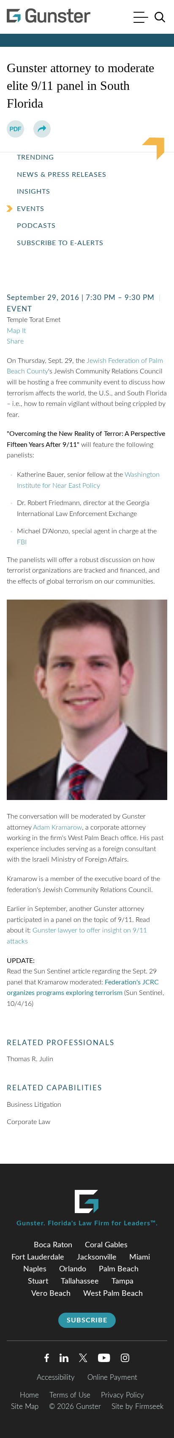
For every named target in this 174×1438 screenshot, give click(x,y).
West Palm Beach (113, 1293)
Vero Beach (51, 1293)
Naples (34, 1269)
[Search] (160, 17)
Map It (16, 330)
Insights (33, 191)
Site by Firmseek (137, 1406)
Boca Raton (53, 1245)
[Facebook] (46, 1359)
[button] (42, 129)
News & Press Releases (61, 174)
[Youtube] (104, 1359)
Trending (35, 157)
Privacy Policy (122, 1395)
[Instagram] (125, 1359)
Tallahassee (80, 1281)
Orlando (72, 1269)
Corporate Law (28, 1122)
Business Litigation (34, 1104)
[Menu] (141, 18)
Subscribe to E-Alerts (60, 243)
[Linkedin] (64, 1359)
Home (29, 1395)
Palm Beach (119, 1269)
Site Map (24, 1406)
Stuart (38, 1281)
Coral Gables (106, 1245)
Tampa (122, 1281)
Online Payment (112, 1377)
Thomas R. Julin (30, 1059)
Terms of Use (69, 1395)
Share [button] (15, 341)
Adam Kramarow (57, 827)
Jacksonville (97, 1257)
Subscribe (87, 1320)
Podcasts (36, 225)
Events (30, 208)
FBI (22, 542)
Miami (139, 1257)
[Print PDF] (15, 129)
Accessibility (56, 1377)
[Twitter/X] (83, 1359)
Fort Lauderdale (37, 1257)
